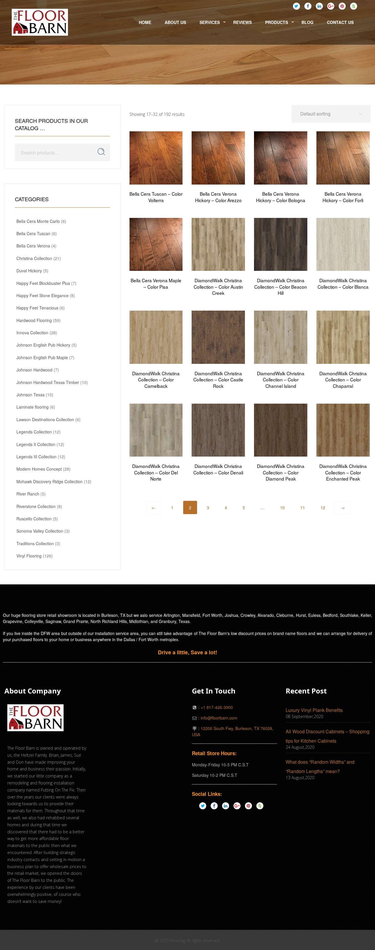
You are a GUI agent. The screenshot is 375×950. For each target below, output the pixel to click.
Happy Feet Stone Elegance (42, 295)
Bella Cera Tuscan (33, 233)
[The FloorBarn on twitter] (296, 6)
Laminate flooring (32, 407)
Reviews (242, 22)
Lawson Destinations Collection (45, 419)
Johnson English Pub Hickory (43, 345)
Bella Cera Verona (33, 246)
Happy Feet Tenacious (37, 308)
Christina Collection (34, 258)
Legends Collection (34, 432)
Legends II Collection (35, 444)
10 (282, 507)
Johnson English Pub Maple (42, 357)
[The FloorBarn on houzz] (353, 6)
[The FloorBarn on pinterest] (342, 6)
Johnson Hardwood (34, 370)
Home (145, 22)
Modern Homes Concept (39, 469)
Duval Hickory (29, 270)
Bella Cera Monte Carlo (38, 221)
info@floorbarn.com (219, 718)
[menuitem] (39, 22)
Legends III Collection (36, 456)
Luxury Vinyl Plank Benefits (314, 710)
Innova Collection (32, 332)
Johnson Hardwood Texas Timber (47, 382)
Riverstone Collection (36, 506)
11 (302, 507)
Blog (307, 22)
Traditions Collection (35, 543)
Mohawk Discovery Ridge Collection (49, 481)
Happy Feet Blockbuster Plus (43, 283)
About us (175, 22)
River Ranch (27, 494)
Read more (156, 174)
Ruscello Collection (34, 519)
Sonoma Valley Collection (39, 531)
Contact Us (340, 22)
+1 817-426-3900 (217, 707)
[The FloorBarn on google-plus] (330, 6)
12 (323, 507)
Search (101, 152)
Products (276, 22)
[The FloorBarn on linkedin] (319, 6)
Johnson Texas (30, 394)
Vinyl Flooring (29, 556)
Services (210, 22)
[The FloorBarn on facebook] (308, 6)
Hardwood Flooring (34, 320)
